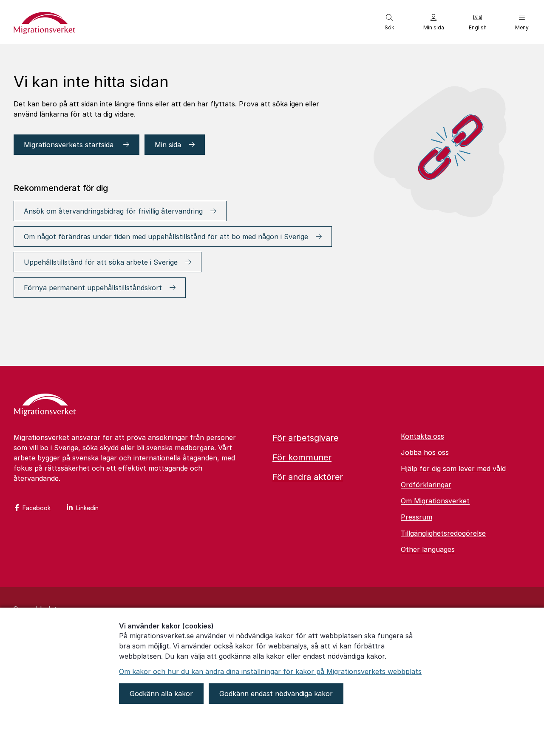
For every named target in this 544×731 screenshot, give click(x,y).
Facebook (37, 507)
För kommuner (302, 457)
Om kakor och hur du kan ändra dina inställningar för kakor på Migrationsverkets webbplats (270, 671)
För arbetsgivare (305, 438)
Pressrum (416, 517)
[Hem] (45, 405)
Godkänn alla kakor (161, 693)
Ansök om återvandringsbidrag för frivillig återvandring (113, 211)
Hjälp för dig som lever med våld (453, 468)
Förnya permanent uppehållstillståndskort (93, 287)
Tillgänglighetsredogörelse (443, 533)
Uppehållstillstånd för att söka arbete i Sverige (101, 262)
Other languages (428, 549)
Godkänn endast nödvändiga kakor (276, 693)
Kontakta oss (422, 436)
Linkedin (87, 507)
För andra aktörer (307, 477)
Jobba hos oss (425, 452)
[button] (389, 22)
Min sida (168, 144)
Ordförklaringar (426, 484)
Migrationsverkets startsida (70, 144)
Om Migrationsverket (435, 501)
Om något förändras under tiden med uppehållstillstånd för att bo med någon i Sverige (166, 236)
